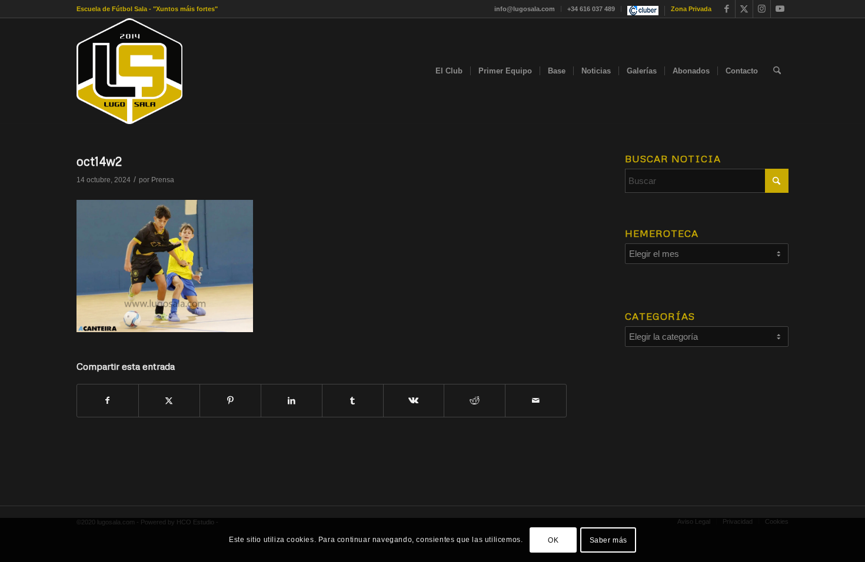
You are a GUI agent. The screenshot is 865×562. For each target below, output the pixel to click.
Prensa (162, 180)
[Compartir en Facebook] (107, 400)
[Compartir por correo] (535, 400)
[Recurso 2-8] (129, 71)
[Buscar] (777, 71)
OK (553, 540)
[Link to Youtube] (780, 9)
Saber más (608, 540)
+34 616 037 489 (591, 8)
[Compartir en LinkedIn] (291, 400)
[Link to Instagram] (761, 9)
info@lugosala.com (524, 8)
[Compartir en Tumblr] (352, 400)
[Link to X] (744, 9)
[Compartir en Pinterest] (230, 400)
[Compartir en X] (169, 400)
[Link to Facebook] (726, 9)
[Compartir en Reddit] (474, 400)
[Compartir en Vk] (414, 400)
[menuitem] (524, 9)
